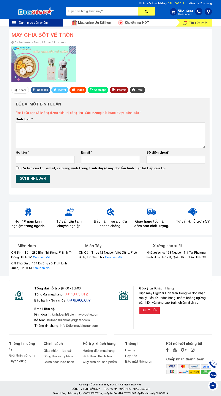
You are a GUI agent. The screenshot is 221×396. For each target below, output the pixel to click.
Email (86, 152)
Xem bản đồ (41, 257)
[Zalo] (213, 375)
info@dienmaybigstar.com (79, 325)
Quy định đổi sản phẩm (100, 362)
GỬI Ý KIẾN (150, 310)
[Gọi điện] (213, 364)
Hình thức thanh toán (98, 356)
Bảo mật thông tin (138, 361)
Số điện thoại (157, 152)
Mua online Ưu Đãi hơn (94, 22)
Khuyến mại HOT (137, 22)
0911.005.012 (176, 3)
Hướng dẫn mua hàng (99, 350)
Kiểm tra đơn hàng (200, 3)
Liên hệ (130, 350)
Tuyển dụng (18, 361)
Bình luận (24, 119)
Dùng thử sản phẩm (58, 356)
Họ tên (22, 152)
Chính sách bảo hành (59, 362)
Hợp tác (131, 356)
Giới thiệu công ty (22, 355)
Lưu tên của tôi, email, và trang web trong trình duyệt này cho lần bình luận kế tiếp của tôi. (92, 168)
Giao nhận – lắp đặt (58, 350)
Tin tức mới (198, 23)
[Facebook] (213, 386)
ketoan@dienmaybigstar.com (68, 320)
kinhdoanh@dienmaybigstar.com (75, 314)
